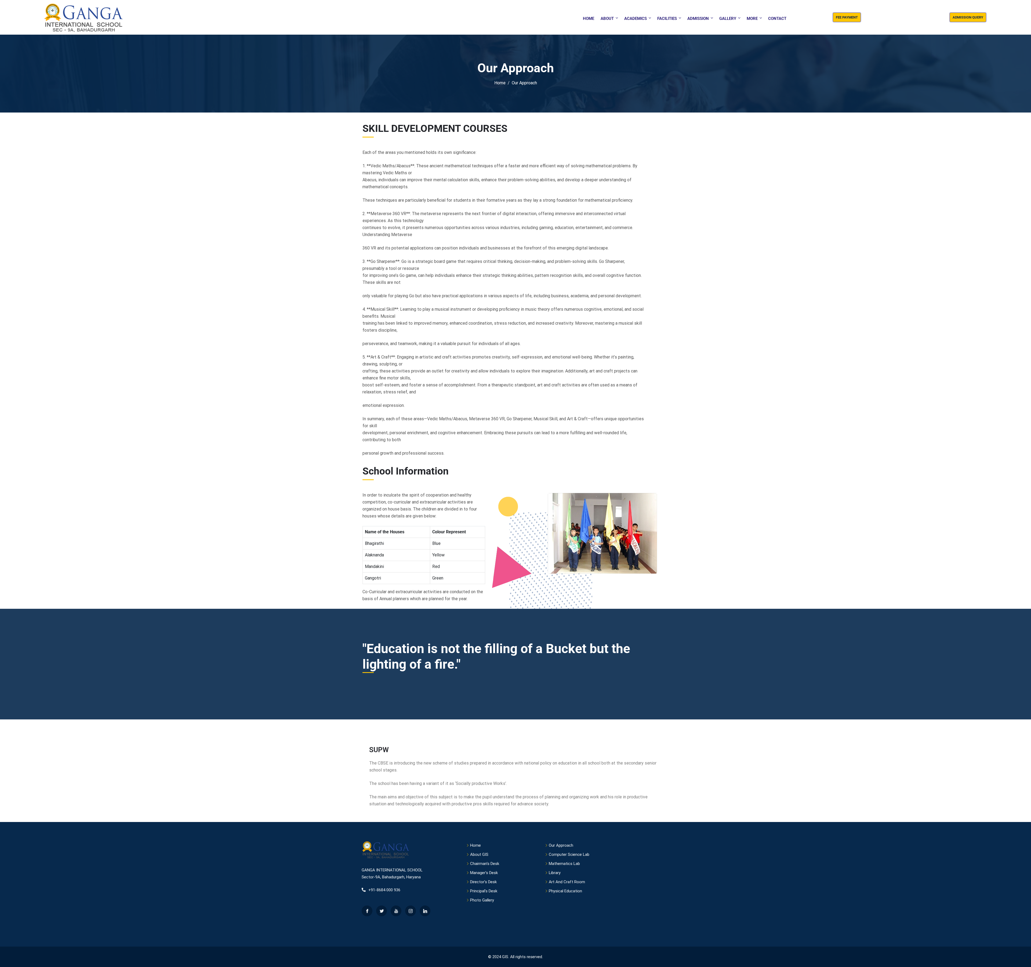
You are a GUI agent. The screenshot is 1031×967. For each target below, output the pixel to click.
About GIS (479, 854)
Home (588, 18)
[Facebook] (367, 911)
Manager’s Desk (484, 872)
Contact (777, 18)
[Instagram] (410, 911)
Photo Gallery (482, 900)
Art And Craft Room (567, 881)
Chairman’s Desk (484, 863)
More (752, 18)
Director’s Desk (483, 881)
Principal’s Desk (483, 891)
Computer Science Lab (569, 854)
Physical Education (565, 891)
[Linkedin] (425, 911)
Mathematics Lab (564, 863)
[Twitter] (381, 911)
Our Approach (561, 845)
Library (555, 872)
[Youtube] (396, 911)
